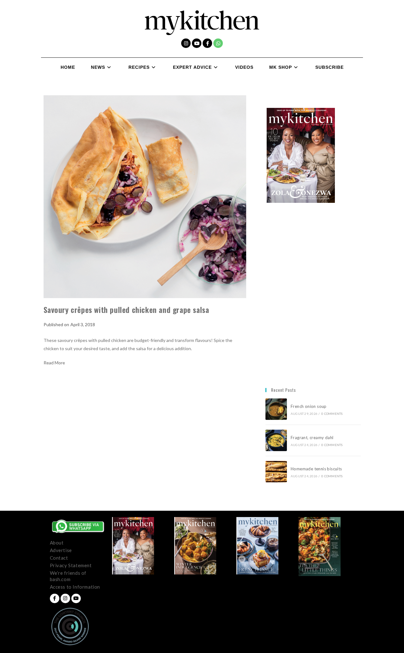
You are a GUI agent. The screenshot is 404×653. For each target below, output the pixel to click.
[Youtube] (196, 43)
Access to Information (75, 587)
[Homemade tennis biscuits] (276, 471)
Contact (59, 558)
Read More (54, 363)
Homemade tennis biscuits (316, 468)
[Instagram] (186, 43)
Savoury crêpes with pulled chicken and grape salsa (126, 309)
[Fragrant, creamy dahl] (276, 440)
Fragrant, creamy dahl (312, 437)
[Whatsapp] (218, 43)
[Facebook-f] (207, 43)
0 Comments (331, 413)
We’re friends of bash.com (68, 576)
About (57, 542)
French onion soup (309, 406)
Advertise (61, 550)
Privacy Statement (71, 565)
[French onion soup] (276, 409)
